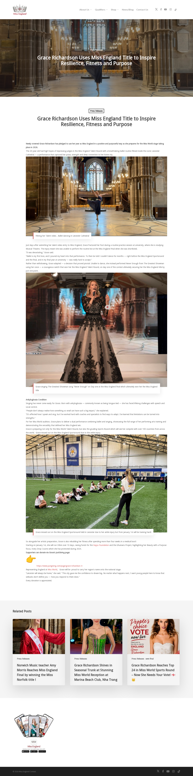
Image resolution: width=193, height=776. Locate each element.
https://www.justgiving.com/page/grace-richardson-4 (59, 566)
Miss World (52, 569)
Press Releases (96, 50)
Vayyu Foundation (101, 545)
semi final (150, 659)
